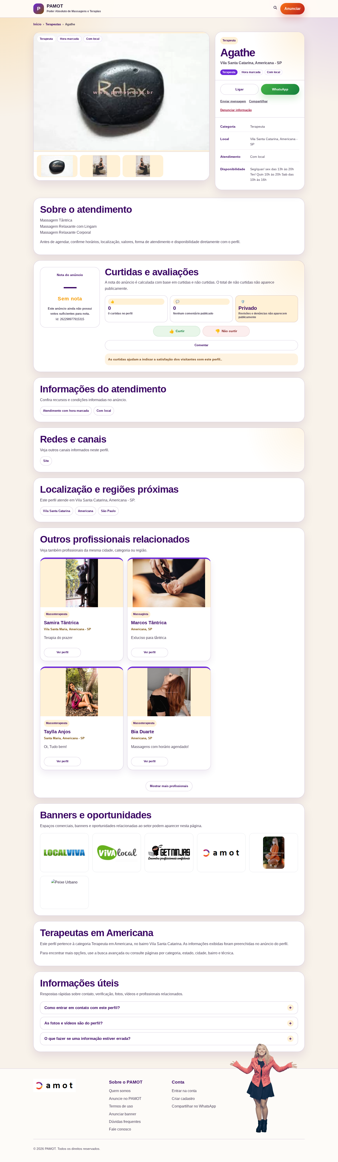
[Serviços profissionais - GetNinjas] (169, 852)
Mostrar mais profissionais (169, 786)
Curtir (176, 331)
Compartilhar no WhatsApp (194, 1106)
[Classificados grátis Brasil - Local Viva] (64, 852)
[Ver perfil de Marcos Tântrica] (168, 583)
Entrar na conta (184, 1091)
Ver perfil (62, 652)
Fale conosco (120, 1129)
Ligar (239, 89)
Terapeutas (53, 24)
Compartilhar (258, 101)
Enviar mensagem (233, 101)
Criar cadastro (183, 1099)
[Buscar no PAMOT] (275, 8)
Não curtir (226, 331)
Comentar (201, 345)
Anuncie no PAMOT (125, 1099)
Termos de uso (121, 1106)
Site (46, 461)
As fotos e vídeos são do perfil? (73, 1023)
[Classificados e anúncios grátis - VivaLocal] (116, 852)
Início (37, 24)
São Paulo (108, 511)
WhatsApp (280, 89)
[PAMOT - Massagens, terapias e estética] (221, 852)
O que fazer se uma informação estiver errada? (87, 1038)
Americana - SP (80, 629)
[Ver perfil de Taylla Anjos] (81, 692)
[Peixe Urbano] (64, 892)
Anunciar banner (122, 1114)
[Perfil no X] (273, 852)
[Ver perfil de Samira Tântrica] (81, 583)
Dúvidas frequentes (125, 1122)
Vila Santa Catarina (56, 511)
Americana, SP (141, 629)
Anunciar (292, 9)
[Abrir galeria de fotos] (121, 92)
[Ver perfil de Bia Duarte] (168, 692)
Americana (85, 511)
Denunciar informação (236, 110)
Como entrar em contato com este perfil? (82, 1008)
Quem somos (120, 1091)
